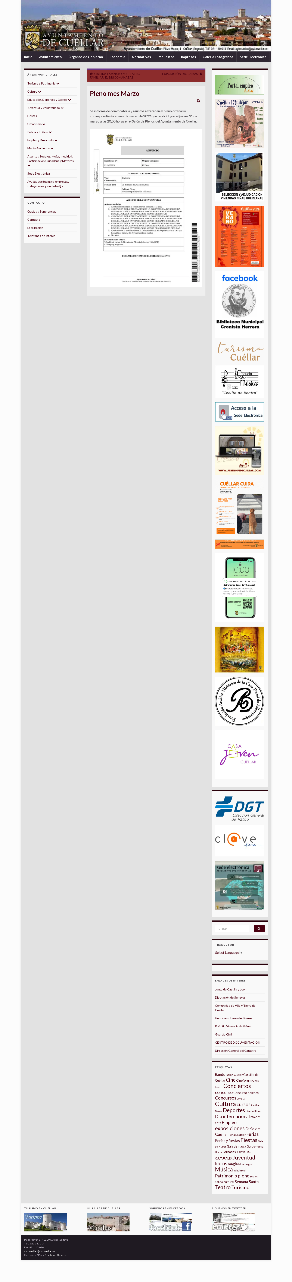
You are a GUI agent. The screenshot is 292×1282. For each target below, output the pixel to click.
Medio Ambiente (38, 148)
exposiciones (230, 1128)
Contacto (33, 219)
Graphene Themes (55, 1255)
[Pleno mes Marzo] (146, 208)
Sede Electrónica (253, 57)
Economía (117, 57)
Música (224, 1169)
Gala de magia (236, 1146)
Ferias (252, 1134)
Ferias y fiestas (227, 1140)
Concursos (225, 1098)
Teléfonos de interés (41, 236)
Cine (231, 1080)
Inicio (28, 57)
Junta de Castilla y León (230, 989)
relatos (254, 1176)
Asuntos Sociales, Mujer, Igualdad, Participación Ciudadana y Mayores (50, 159)
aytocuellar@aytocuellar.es (39, 1251)
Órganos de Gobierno (85, 57)
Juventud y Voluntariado (43, 107)
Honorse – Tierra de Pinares (233, 1018)
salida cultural (224, 1182)
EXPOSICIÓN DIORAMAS (180, 74)
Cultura (32, 91)
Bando (220, 1074)
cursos (244, 1104)
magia (233, 1164)
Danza (218, 1111)
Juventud (243, 1157)
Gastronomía (255, 1146)
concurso (224, 1092)
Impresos (188, 57)
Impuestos (166, 57)
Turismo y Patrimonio (41, 83)
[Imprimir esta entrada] (198, 101)
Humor (218, 1152)
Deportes (234, 1110)
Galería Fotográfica (218, 57)
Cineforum (244, 1080)
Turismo (240, 1187)
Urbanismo (34, 124)
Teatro (223, 1187)
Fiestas (32, 116)
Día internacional (232, 1116)
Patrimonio (226, 1175)
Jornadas (229, 1152)
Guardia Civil (223, 1034)
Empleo (229, 1122)
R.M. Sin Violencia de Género (234, 1026)
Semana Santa (247, 1181)
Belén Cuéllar (234, 1074)
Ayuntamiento (50, 57)
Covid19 (241, 1098)
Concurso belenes (246, 1093)
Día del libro (253, 1111)
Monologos (245, 1164)
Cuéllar (255, 1105)
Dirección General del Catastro (235, 1050)
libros (221, 1163)
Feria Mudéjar (237, 1134)
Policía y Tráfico (38, 132)
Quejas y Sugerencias (41, 211)
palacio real (239, 1170)
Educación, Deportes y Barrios (47, 99)
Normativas (141, 57)
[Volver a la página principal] (146, 25)
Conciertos (237, 1085)
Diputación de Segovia (230, 997)
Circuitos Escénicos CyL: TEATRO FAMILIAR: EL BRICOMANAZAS (115, 75)
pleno (243, 1175)
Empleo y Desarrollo (40, 140)
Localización (35, 227)
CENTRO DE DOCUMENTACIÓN (237, 1042)
